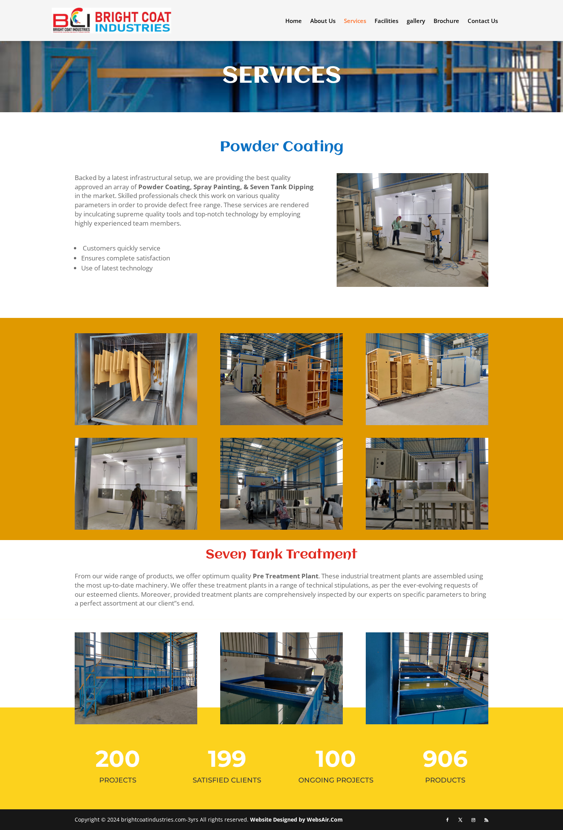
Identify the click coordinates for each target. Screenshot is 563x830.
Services (355, 21)
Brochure (446, 21)
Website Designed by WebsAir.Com (296, 819)
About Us (323, 21)
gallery (416, 21)
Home (293, 21)
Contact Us (483, 21)
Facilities (386, 21)
